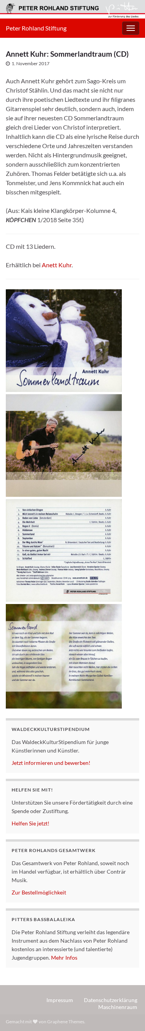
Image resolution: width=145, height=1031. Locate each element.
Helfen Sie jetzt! (30, 823)
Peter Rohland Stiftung (36, 28)
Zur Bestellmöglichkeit (39, 892)
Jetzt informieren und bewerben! (51, 762)
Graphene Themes (65, 1021)
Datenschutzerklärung (110, 1000)
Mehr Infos (64, 957)
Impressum (59, 1000)
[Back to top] (127, 1013)
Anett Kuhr (57, 264)
